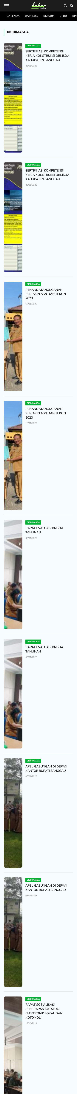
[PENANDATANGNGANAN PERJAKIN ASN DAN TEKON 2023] (13, 336)
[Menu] (6, 6)
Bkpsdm (48, 16)
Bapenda (13, 16)
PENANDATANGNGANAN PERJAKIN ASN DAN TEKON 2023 (45, 294)
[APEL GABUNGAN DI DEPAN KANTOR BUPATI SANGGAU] (13, 813)
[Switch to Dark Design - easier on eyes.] (65, 5)
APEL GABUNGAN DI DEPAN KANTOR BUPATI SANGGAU (46, 768)
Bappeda (31, 16)
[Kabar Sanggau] (38, 5)
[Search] (71, 6)
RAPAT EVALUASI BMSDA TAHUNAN (44, 530)
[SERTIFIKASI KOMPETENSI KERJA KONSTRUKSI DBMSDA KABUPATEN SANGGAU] (13, 98)
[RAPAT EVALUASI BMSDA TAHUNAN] (13, 574)
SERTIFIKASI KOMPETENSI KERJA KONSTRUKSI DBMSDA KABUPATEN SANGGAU (47, 55)
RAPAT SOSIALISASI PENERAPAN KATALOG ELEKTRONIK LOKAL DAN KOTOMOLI (43, 1011)
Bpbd (63, 16)
